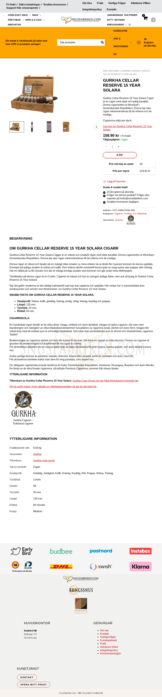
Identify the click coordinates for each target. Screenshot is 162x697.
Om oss (104, 630)
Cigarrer (126, 71)
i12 (134, 213)
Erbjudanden (115, 24)
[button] (29, 15)
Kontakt (111, 9)
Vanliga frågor (117, 3)
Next (96, 127)
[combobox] (81, 42)
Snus (35, 15)
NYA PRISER (130, 15)
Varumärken (115, 15)
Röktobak (14, 20)
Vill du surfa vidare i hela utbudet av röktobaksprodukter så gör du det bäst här (52, 386)
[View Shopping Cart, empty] (145, 21)
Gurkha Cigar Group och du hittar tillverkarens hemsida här (105, 380)
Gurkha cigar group (44, 460)
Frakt (100, 3)
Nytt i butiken (116, 20)
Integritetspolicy (92, 9)
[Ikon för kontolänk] (153, 19)
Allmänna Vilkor (109, 647)
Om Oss (87, 3)
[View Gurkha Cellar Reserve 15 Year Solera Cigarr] (16, 126)
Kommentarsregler (110, 653)
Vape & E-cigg (33, 20)
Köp (120, 155)
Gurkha (136, 71)
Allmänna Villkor (140, 3)
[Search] (102, 42)
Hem (105, 71)
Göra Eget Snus (18, 15)
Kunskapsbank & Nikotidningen (120, 42)
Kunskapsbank (108, 640)
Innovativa (14, 24)
